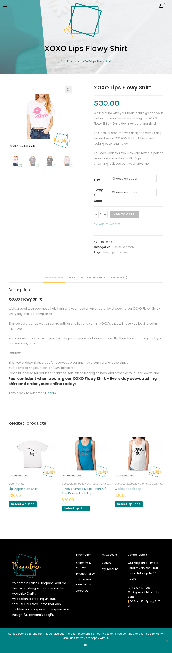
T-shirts (117, 247)
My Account (110, 569)
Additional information (87, 277)
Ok (86, 644)
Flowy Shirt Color (98, 195)
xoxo (127, 252)
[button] (107, 224)
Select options (22, 504)
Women (128, 247)
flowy (106, 252)
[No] (167, 641)
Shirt (120, 252)
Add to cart (124, 214)
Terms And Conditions (83, 582)
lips (113, 252)
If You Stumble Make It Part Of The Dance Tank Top (84, 491)
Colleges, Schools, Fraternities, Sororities (86, 483)
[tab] (54, 277)
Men (11, 483)
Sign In (106, 563)
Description (54, 277)
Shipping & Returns (83, 565)
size (97, 179)
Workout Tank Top (128, 489)
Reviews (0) (119, 277)
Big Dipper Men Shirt (23, 489)
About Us (82, 591)
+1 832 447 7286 (140, 587)
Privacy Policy (85, 574)
